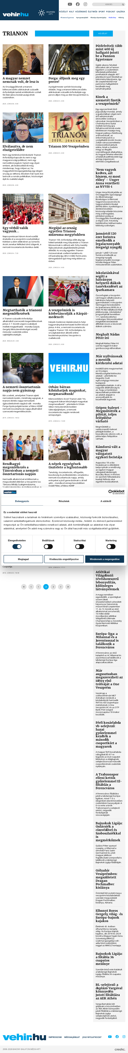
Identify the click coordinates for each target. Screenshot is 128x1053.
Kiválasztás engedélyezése (64, 559)
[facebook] (78, 4)
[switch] (48, 546)
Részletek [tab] (64, 501)
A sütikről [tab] (106, 501)
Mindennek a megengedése (105, 559)
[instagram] (85, 4)
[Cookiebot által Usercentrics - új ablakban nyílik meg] (110, 492)
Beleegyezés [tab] (22, 501)
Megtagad (23, 559)
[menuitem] (63, 12)
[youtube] (70, 4)
